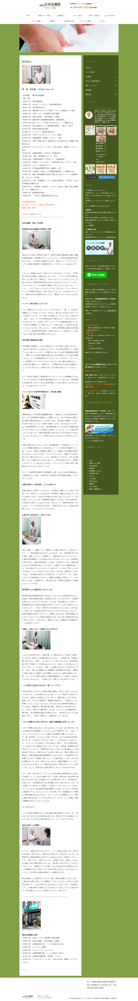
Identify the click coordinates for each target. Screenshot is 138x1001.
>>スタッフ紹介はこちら (31, 214)
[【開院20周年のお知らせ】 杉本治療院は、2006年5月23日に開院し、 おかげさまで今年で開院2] (90, 169)
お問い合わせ (93, 481)
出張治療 (92, 468)
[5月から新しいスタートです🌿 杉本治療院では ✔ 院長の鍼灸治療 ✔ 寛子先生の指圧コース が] (112, 169)
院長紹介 (92, 483)
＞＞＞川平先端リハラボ (95, 440)
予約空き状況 (93, 465)
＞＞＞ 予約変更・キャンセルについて (97, 206)
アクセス (92, 476)
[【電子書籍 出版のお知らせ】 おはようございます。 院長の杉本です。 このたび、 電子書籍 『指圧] (112, 130)
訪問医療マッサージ (95, 471)
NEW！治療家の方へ (95, 489)
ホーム (91, 460)
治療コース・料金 (94, 463)
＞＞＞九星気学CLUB (109, 237)
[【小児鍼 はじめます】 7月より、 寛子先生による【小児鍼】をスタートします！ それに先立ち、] (90, 130)
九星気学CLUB (93, 473)
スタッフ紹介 (93, 486)
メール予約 (92, 478)
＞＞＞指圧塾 (89, 225)
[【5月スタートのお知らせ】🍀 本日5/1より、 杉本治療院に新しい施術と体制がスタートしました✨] (101, 169)
